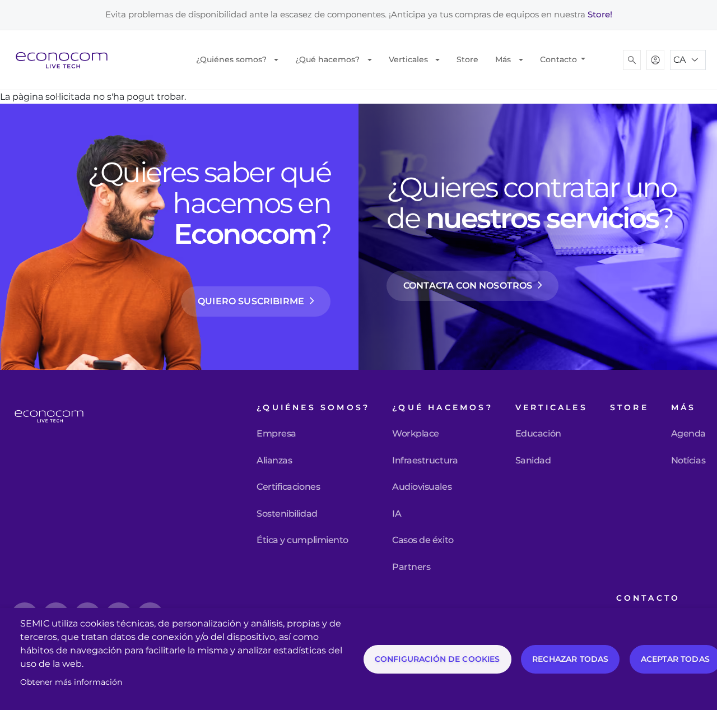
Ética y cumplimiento (302, 540)
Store (467, 59)
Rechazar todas (570, 659)
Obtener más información (71, 681)
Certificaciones (288, 487)
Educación (538, 434)
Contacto (559, 59)
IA (396, 514)
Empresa (276, 434)
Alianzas (274, 461)
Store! (600, 14)
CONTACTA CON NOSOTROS (467, 285)
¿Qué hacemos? (327, 59)
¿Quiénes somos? (231, 59)
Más (503, 59)
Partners (411, 567)
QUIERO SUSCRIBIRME (251, 301)
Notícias (688, 461)
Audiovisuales (421, 487)
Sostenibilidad (287, 514)
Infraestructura (425, 461)
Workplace (415, 434)
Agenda (688, 434)
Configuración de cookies (437, 659)
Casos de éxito (422, 540)
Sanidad (533, 461)
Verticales (408, 59)
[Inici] (66, 60)
